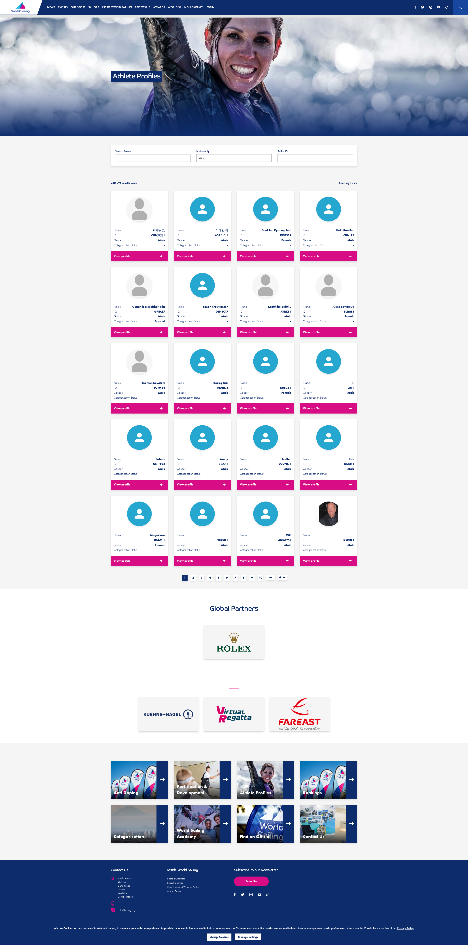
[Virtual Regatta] (234, 714)
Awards (159, 7)
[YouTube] (438, 7)
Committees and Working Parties (183, 887)
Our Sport (78, 7)
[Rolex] (234, 642)
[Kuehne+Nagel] (168, 714)
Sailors (93, 7)
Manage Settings (248, 937)
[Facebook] (415, 7)
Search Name (123, 151)
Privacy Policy (405, 928)
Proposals (142, 7)
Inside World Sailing (117, 7)
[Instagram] (430, 7)
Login (210, 7)
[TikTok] (446, 7)
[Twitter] (422, 7)
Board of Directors (176, 878)
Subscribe (251, 881)
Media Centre (174, 891)
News (51, 7)
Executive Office (175, 882)
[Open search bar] (460, 7)
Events (63, 7)
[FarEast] (299, 714)
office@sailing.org (126, 910)
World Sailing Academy (185, 7)
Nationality (203, 151)
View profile (122, 256)
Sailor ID (283, 151)
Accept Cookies (219, 937)
